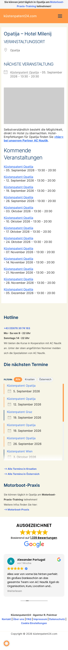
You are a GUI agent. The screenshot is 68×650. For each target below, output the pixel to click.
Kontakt (6, 619)
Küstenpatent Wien (19, 451)
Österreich (45, 379)
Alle (18, 379)
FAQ (28, 619)
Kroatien (30, 379)
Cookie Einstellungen (34, 623)
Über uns (18, 619)
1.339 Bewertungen (43, 538)
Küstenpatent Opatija (24, 72)
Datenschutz (57, 619)
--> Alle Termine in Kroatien (20, 468)
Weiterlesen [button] (14, 591)
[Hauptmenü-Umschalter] (60, 16)
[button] (6, 643)
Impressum (40, 619)
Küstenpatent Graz (19, 412)
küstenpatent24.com (20, 16)
